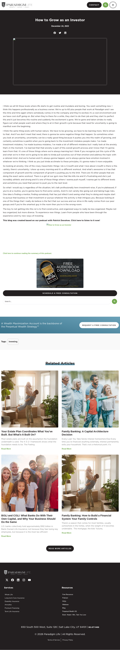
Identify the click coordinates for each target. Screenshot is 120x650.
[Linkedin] (18, 580)
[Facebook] (12, 580)
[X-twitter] (7, 580)
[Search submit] (114, 301)
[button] (54, 33)
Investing (13, 341)
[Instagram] (24, 580)
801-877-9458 (93, 627)
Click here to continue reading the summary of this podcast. (27, 253)
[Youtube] (29, 580)
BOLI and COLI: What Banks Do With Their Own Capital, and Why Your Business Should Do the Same (28, 518)
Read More (6, 449)
